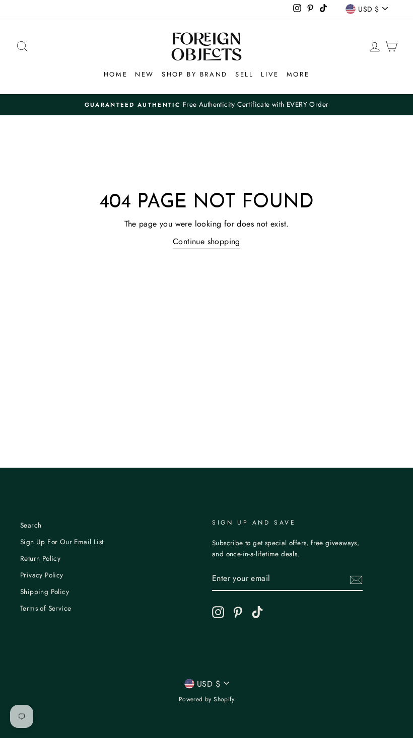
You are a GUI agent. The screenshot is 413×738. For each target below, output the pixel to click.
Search (30, 525)
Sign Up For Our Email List (61, 542)
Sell (244, 74)
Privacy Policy (41, 575)
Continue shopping (206, 241)
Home (115, 74)
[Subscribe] (356, 578)
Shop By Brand (195, 74)
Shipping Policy (44, 591)
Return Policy (40, 558)
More (298, 74)
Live (270, 74)
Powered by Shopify (206, 699)
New (144, 74)
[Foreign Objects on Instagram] (218, 612)
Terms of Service (45, 608)
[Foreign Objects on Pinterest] (238, 612)
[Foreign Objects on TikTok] (257, 612)
